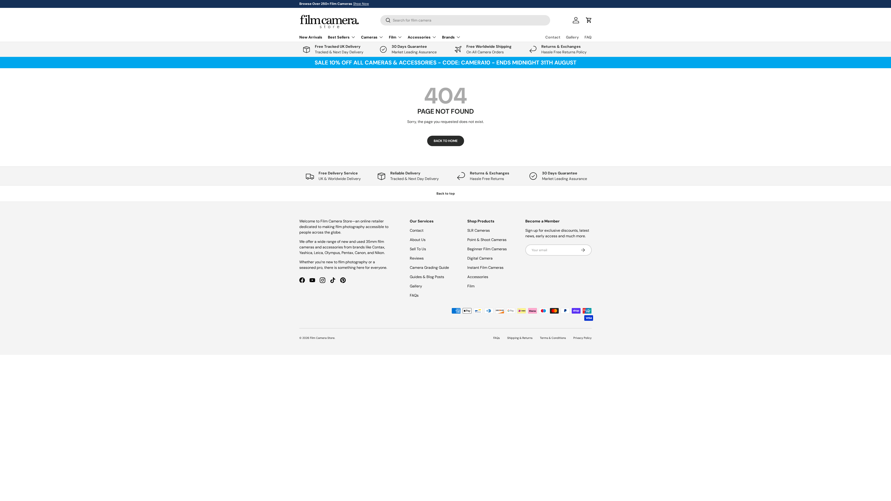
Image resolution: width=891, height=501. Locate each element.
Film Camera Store (322, 338)
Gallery (572, 37)
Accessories (477, 276)
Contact (552, 37)
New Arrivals (310, 37)
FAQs (414, 295)
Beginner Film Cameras (487, 249)
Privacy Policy (582, 338)
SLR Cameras (478, 230)
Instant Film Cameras (485, 267)
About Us (418, 239)
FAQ (588, 37)
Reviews (417, 258)
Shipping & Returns (520, 338)
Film (471, 286)
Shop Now (361, 4)
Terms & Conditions (553, 338)
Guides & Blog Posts (427, 276)
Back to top (445, 193)
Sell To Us (418, 249)
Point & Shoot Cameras (487, 239)
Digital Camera (480, 258)
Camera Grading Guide (429, 267)
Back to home (446, 141)
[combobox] (465, 20)
